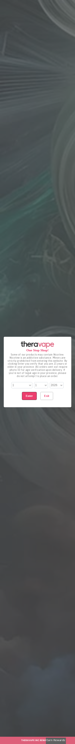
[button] (37, 740)
